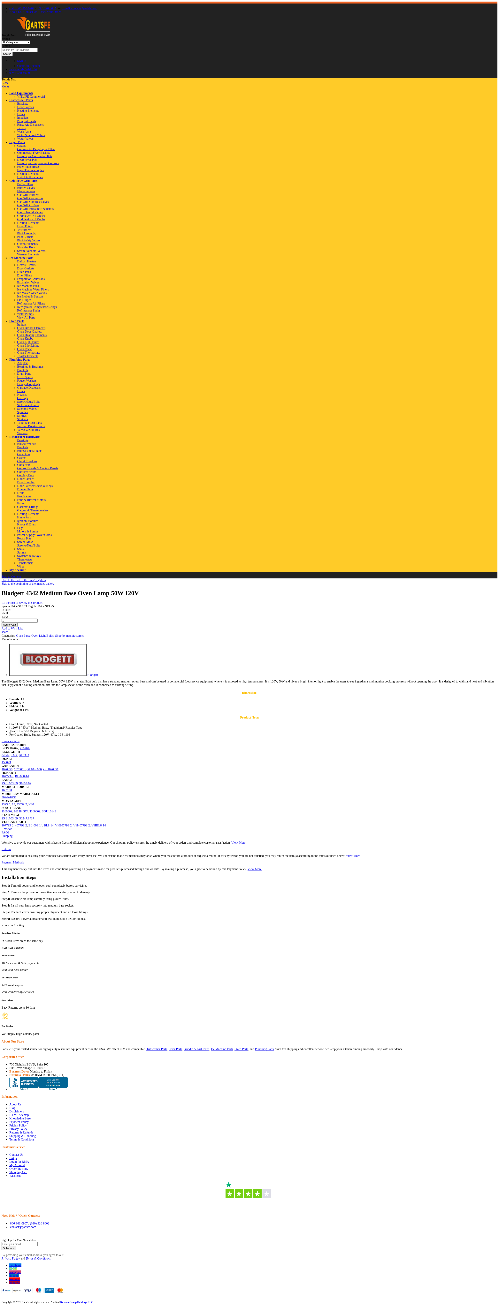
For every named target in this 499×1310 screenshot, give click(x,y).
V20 (31, 804)
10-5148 (7, 790)
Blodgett (92, 674)
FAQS (6, 832)
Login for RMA (19, 1161)
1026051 (19, 769)
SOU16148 (49, 811)
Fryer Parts (17, 142)
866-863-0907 (19, 1223)
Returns (6, 849)
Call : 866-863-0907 (21, 8)
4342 (14, 755)
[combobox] (20, 50)
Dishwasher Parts (21, 100)
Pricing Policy (18, 1125)
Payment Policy (19, 1122)
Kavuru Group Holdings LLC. (77, 1302)
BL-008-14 (22, 776)
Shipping (7, 836)
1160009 (7, 811)
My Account (17, 570)
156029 (6, 762)
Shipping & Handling (22, 1136)
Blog (12, 1108)
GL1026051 (50, 769)
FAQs (13, 1158)
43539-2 (22, 804)
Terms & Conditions (21, 1139)
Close (5, 83)
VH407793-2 (81, 825)
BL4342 (24, 755)
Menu (5, 86)
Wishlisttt (15, 1175)
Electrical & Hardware (24, 436)
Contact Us (30, 11)
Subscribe (8, 1248)
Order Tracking (18, 1168)
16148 (18, 811)
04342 (5, 755)
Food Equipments (21, 93)
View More (238, 842)
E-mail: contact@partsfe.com (79, 8)
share (5, 632)
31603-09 (25, 783)
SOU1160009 (31, 811)
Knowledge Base (20, 1118)
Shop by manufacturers (69, 635)
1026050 (7, 769)
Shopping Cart (18, 1172)
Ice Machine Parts (21, 258)
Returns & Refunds (21, 1132)
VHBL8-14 (98, 825)
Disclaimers (16, 1111)
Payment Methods (13, 862)
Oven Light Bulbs (42, 635)
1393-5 (6, 804)
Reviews (7, 829)
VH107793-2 (63, 825)
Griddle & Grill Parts (23, 180)
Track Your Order (50, 11)
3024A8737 (9, 797)
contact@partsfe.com (23, 1227)
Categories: (9, 635)
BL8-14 (49, 825)
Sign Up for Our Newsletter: (19, 1240)
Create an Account (28, 65)
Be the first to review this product (22, 602)
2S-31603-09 (10, 783)
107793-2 (7, 776)
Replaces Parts (10, 741)
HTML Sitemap (19, 1115)
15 (13, 804)
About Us (15, 11)
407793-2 (21, 825)
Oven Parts (16, 321)
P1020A (25, 748)
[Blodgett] (48, 674)
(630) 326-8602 (46, 8)
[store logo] (33, 35)
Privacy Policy (18, 1129)
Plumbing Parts (19, 359)
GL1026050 (34, 769)
